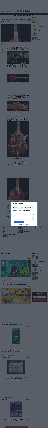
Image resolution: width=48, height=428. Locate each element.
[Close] (36, 203)
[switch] (33, 214)
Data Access (24, 224)
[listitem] (24, 213)
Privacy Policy (28, 224)
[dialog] (24, 214)
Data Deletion (20, 224)
